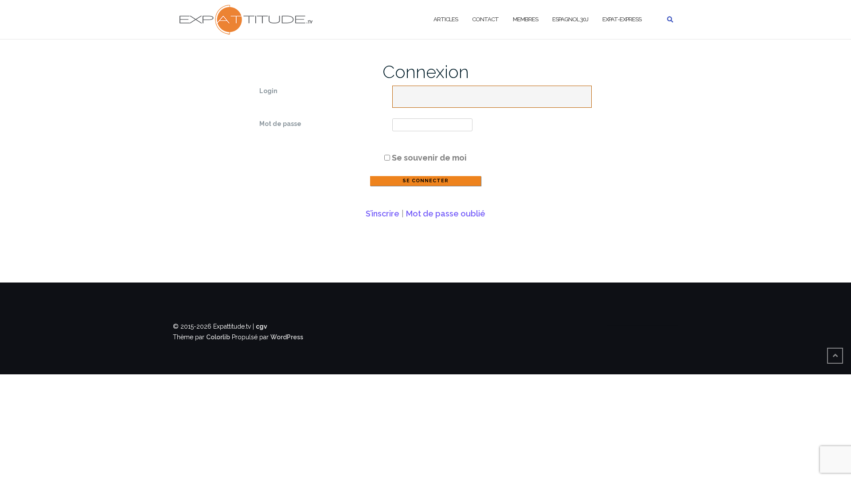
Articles (445, 19)
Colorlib (218, 337)
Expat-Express (621, 19)
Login (268, 90)
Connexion (426, 71)
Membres (525, 19)
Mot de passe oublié (445, 213)
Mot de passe (280, 123)
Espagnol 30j (570, 19)
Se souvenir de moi (428, 157)
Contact (485, 19)
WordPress (286, 337)
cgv (261, 326)
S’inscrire (382, 213)
